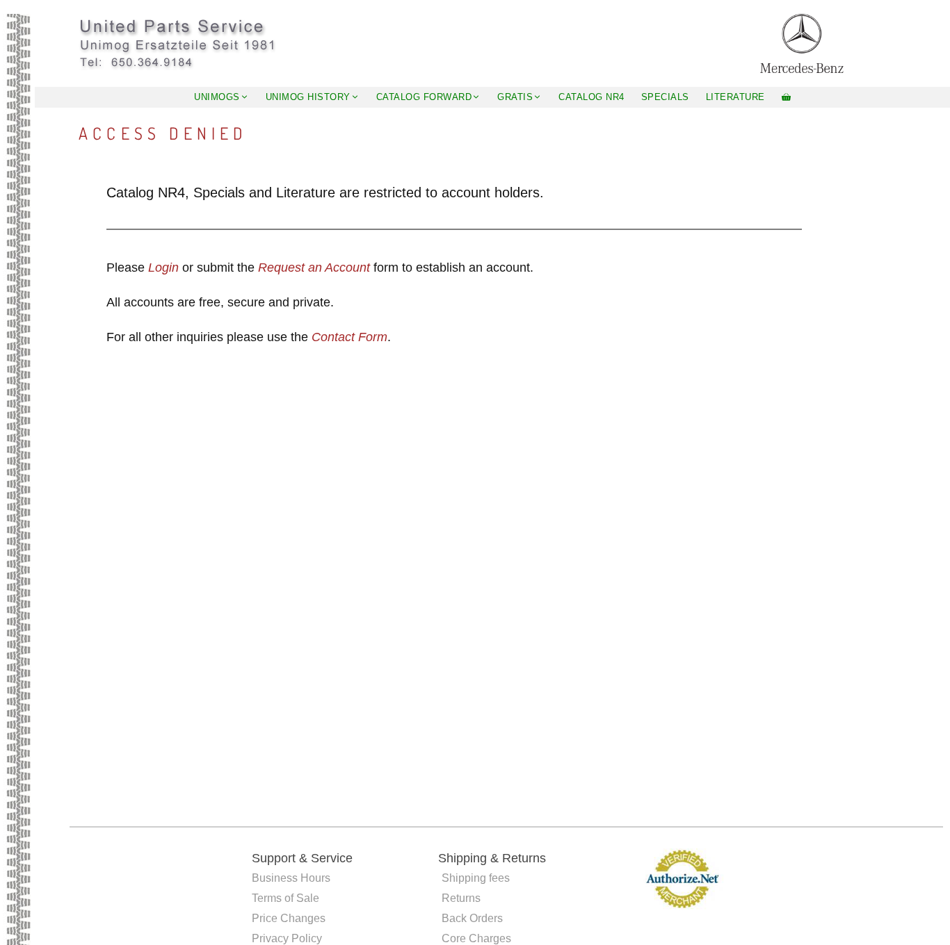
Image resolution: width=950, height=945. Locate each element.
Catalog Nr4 (591, 97)
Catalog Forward (424, 97)
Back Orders (472, 918)
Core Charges (476, 938)
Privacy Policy (287, 938)
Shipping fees (476, 878)
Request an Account (314, 267)
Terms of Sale (285, 898)
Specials (665, 97)
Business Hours (291, 878)
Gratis (515, 97)
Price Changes (288, 918)
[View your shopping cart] (786, 97)
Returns (461, 898)
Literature (735, 97)
